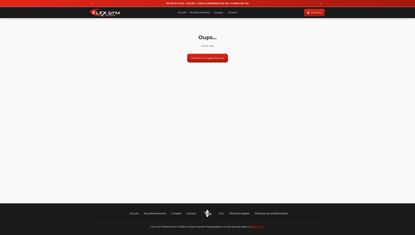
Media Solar (257, 226)
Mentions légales (239, 213)
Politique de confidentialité (271, 213)
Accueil (134, 213)
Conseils (176, 213)
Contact (191, 213)
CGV (221, 213)
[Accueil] (207, 213)
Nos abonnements (155, 213)
